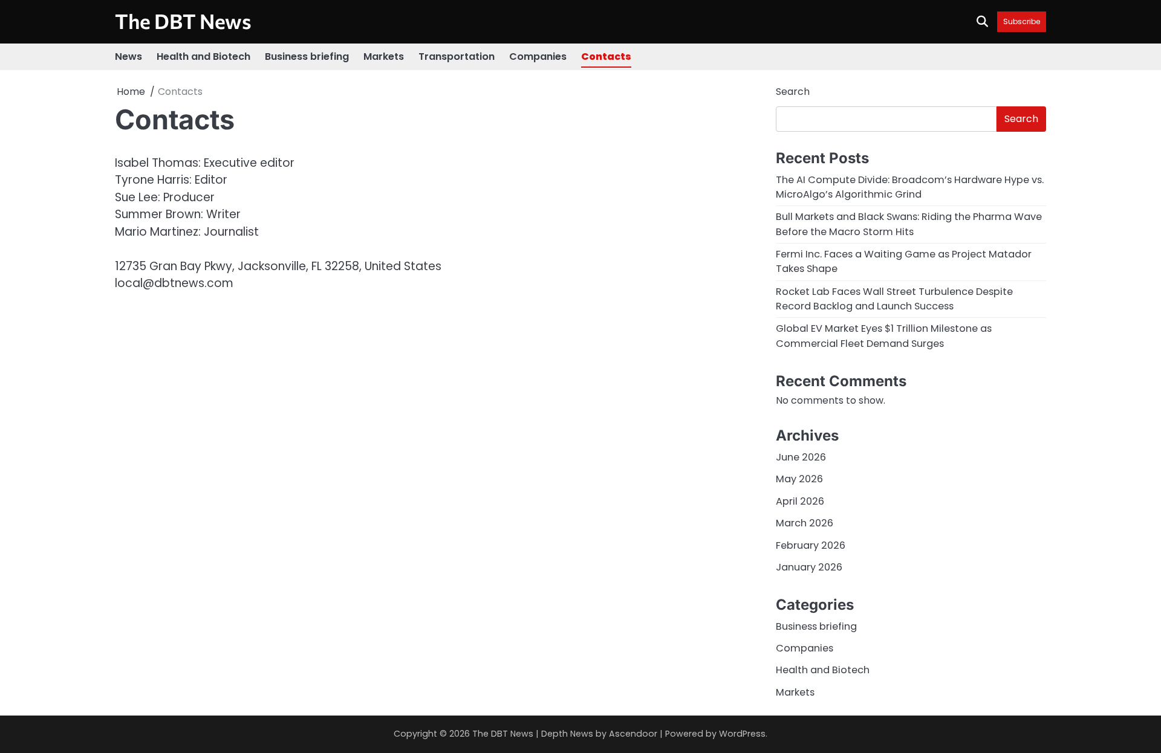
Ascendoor (633, 734)
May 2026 (799, 479)
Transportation (456, 56)
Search (793, 92)
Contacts (606, 56)
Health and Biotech (203, 56)
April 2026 (800, 501)
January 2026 (809, 567)
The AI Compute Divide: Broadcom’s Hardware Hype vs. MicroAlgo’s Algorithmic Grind (910, 187)
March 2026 (804, 523)
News (128, 56)
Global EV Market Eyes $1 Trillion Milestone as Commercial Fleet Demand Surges (884, 336)
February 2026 (810, 545)
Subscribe (1021, 21)
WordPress (742, 734)
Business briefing (307, 56)
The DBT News (183, 20)
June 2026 (801, 457)
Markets (383, 56)
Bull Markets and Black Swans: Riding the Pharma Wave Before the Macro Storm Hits (909, 224)
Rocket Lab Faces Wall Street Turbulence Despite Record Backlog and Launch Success (894, 299)
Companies (538, 56)
